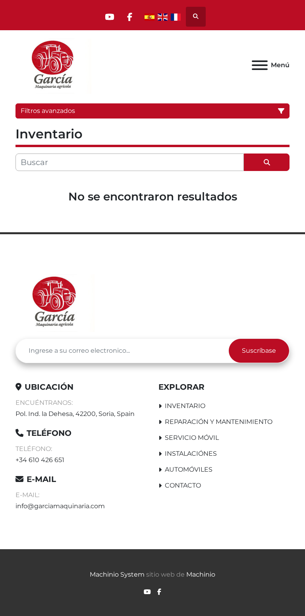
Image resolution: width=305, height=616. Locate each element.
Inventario (185, 406)
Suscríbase (259, 350)
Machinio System (117, 574)
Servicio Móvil (192, 437)
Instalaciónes (191, 453)
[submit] (267, 162)
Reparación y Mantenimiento (218, 422)
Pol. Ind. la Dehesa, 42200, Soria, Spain (75, 414)
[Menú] (260, 65)
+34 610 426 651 (39, 460)
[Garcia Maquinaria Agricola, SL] (55, 301)
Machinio (200, 574)
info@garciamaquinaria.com (60, 506)
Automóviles (188, 469)
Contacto (183, 485)
